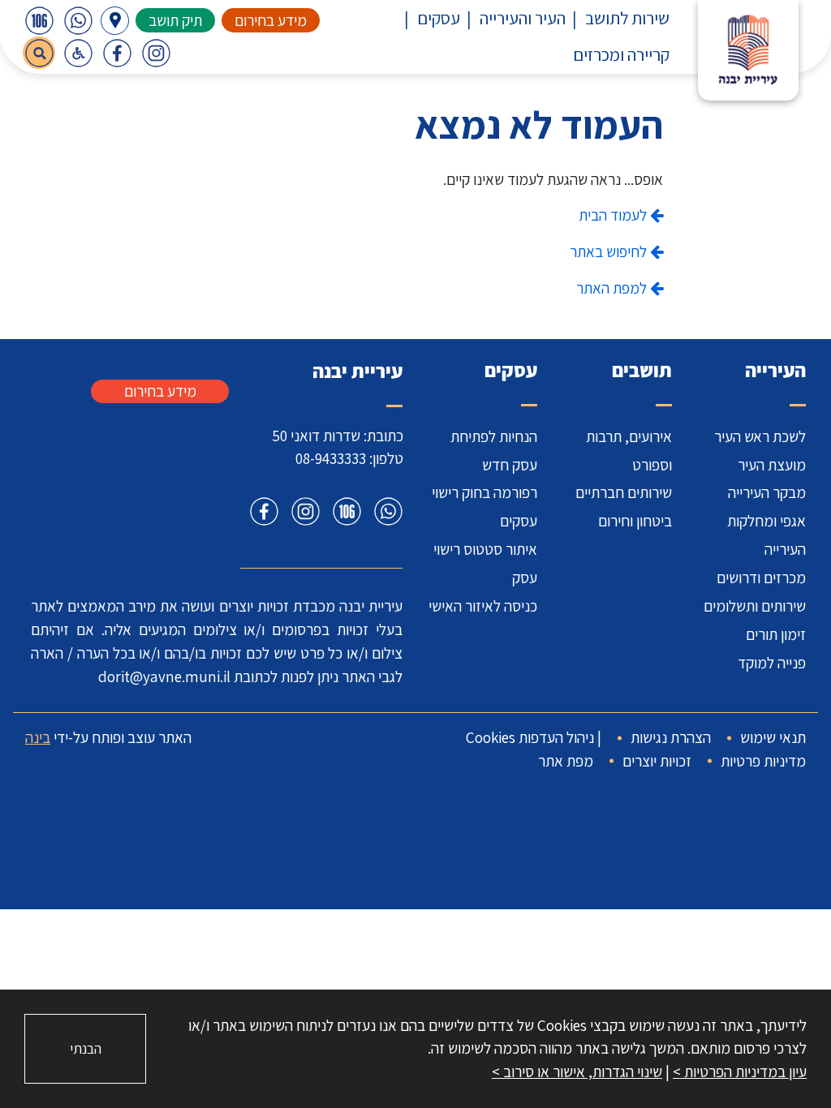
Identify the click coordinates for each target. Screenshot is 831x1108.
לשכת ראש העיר (760, 436)
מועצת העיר (772, 464)
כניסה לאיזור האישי (482, 605)
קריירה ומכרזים (621, 54)
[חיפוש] (39, 53)
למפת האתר (613, 287)
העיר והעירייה (523, 17)
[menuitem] (618, 18)
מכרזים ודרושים (761, 577)
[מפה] (115, 20)
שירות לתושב (627, 17)
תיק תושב (175, 20)
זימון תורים (776, 634)
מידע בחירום (271, 20)
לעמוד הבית (614, 214)
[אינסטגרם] (156, 53)
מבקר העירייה (767, 492)
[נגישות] (78, 53)
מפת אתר (565, 760)
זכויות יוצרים (656, 760)
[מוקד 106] (39, 20)
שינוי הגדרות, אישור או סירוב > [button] (577, 1071)
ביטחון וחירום (635, 520)
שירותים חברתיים (623, 492)
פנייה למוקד (772, 662)
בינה (37, 737)
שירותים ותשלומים (755, 605)
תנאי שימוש (773, 737)
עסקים (438, 17)
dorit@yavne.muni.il (164, 676)
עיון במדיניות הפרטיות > (740, 1071)
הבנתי (85, 1048)
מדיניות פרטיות (763, 760)
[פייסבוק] (117, 53)
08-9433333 (330, 458)
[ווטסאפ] (78, 20)
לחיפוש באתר (610, 251)
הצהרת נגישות (671, 737)
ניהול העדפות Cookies (530, 737)
